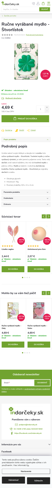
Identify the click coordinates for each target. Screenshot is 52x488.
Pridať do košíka (27, 118)
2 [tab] (24, 277)
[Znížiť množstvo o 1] (47, 111)
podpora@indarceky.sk (28, 424)
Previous (44, 216)
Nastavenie (26, 471)
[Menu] (48, 3)
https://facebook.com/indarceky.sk (28, 433)
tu (28, 465)
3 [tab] (27, 277)
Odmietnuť (13, 480)
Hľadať (44, 9)
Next (48, 216)
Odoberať (42, 383)
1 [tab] (22, 277)
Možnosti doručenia (13, 98)
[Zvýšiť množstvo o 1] (47, 107)
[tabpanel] (13, 248)
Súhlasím (38, 480)
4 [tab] (29, 277)
